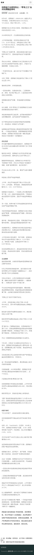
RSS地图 (23, 551)
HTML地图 (29, 551)
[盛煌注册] (2, 2)
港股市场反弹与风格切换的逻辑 (15, 542)
